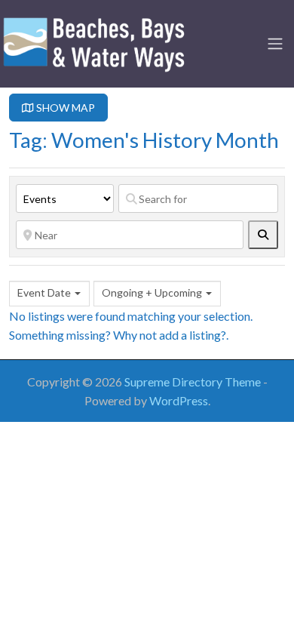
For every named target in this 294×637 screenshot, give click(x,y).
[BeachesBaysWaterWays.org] (94, 41)
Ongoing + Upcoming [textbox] (152, 292)
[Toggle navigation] (275, 44)
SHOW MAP (64, 107)
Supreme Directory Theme (193, 381)
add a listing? (192, 335)
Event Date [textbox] (44, 292)
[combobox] (49, 293)
